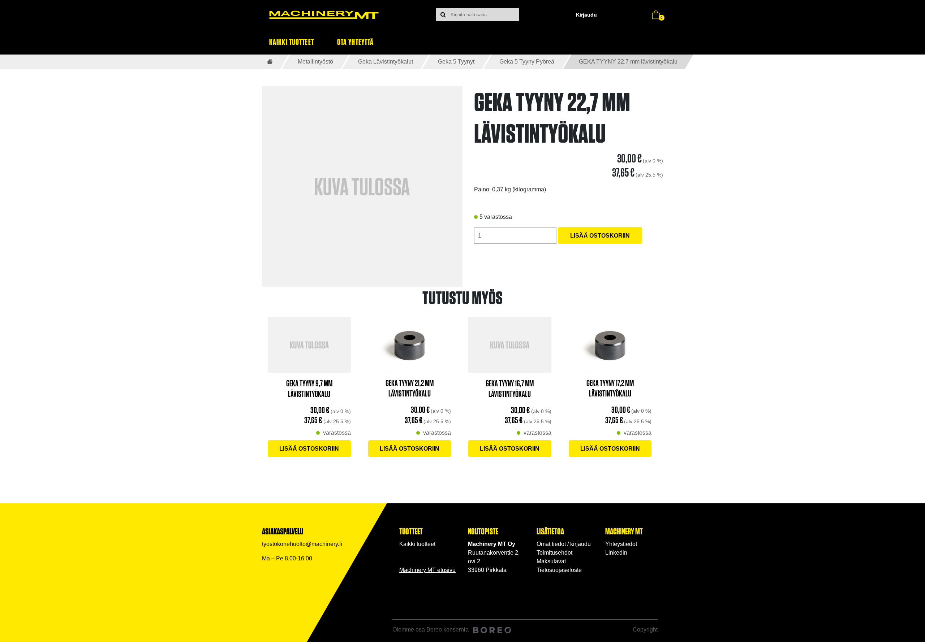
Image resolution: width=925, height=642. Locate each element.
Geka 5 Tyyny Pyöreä (526, 61)
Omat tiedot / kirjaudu (564, 544)
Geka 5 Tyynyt (456, 61)
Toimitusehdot (554, 553)
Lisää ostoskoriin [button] (309, 449)
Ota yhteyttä (355, 42)
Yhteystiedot (621, 544)
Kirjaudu (586, 14)
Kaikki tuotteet (291, 42)
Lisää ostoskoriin (600, 236)
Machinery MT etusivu (427, 570)
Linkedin (616, 553)
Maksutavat (551, 561)
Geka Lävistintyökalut (385, 61)
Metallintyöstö (315, 61)
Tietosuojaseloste (559, 570)
